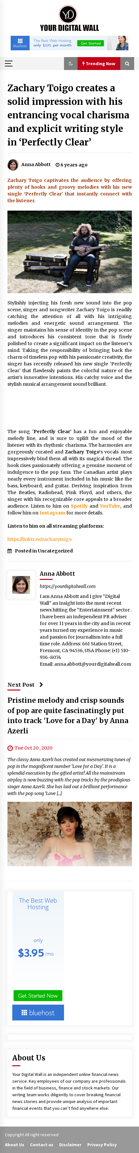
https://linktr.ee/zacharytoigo (39, 539)
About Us (14, 1145)
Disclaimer (70, 1145)
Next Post (21, 684)
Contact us (41, 1145)
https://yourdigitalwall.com (68, 586)
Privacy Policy (102, 1145)
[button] (71, 63)
